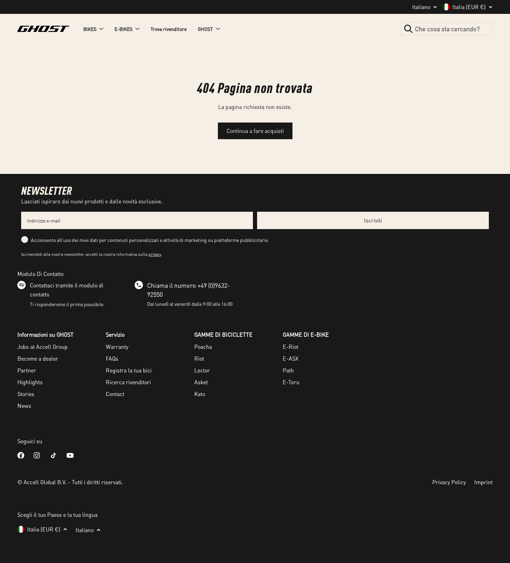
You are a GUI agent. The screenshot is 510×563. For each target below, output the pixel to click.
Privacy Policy (449, 482)
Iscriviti (373, 220)
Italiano (421, 7)
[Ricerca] (408, 29)
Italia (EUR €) (469, 6)
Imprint (483, 482)
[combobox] (447, 28)
